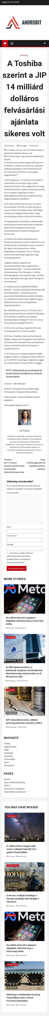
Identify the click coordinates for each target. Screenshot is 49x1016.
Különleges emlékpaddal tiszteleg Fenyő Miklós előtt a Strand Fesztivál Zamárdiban (23, 997)
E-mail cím (12, 535)
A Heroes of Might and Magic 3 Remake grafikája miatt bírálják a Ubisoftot (23, 898)
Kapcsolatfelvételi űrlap (14, 782)
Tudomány (11, 816)
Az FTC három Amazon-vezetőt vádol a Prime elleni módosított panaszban (14, 465)
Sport (6, 762)
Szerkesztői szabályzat (14, 788)
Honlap (10, 544)
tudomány (8, 756)
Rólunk (7, 779)
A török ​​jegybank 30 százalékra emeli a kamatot (36, 464)
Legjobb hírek (10, 746)
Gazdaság (24, 55)
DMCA (7, 785)
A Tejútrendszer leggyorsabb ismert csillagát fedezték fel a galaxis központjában (22, 849)
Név (9, 527)
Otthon (7, 743)
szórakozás (9, 765)
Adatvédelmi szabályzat (15, 791)
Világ (6, 749)
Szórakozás (12, 965)
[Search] (44, 43)
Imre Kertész (21, 628)
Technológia (9, 759)
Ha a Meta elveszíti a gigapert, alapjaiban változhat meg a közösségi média (24, 620)
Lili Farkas (11, 146)
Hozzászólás (13, 492)
